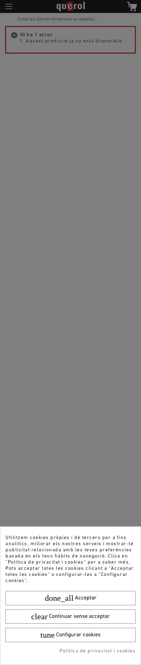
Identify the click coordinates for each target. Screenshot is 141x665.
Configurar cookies (70, 635)
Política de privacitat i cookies (98, 651)
